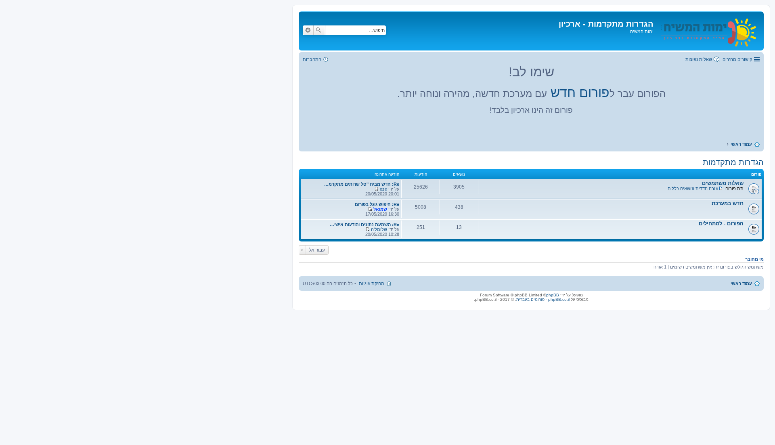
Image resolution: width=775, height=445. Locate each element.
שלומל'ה (379, 229)
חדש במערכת (728, 203)
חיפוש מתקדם (308, 30)
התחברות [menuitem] (312, 59)
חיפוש (319, 30)
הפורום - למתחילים (721, 223)
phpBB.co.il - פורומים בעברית (543, 299)
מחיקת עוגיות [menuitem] (371, 283)
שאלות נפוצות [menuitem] (698, 59)
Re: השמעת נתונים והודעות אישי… (364, 224)
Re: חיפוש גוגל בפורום (377, 204)
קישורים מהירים (737, 59)
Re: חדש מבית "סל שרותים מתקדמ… (361, 184)
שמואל (380, 209)
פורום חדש (580, 92)
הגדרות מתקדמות (733, 162)
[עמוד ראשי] (708, 30)
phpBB (552, 295)
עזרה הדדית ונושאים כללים (693, 188)
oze (383, 189)
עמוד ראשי (741, 283)
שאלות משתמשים (723, 183)
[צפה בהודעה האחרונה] (376, 189)
